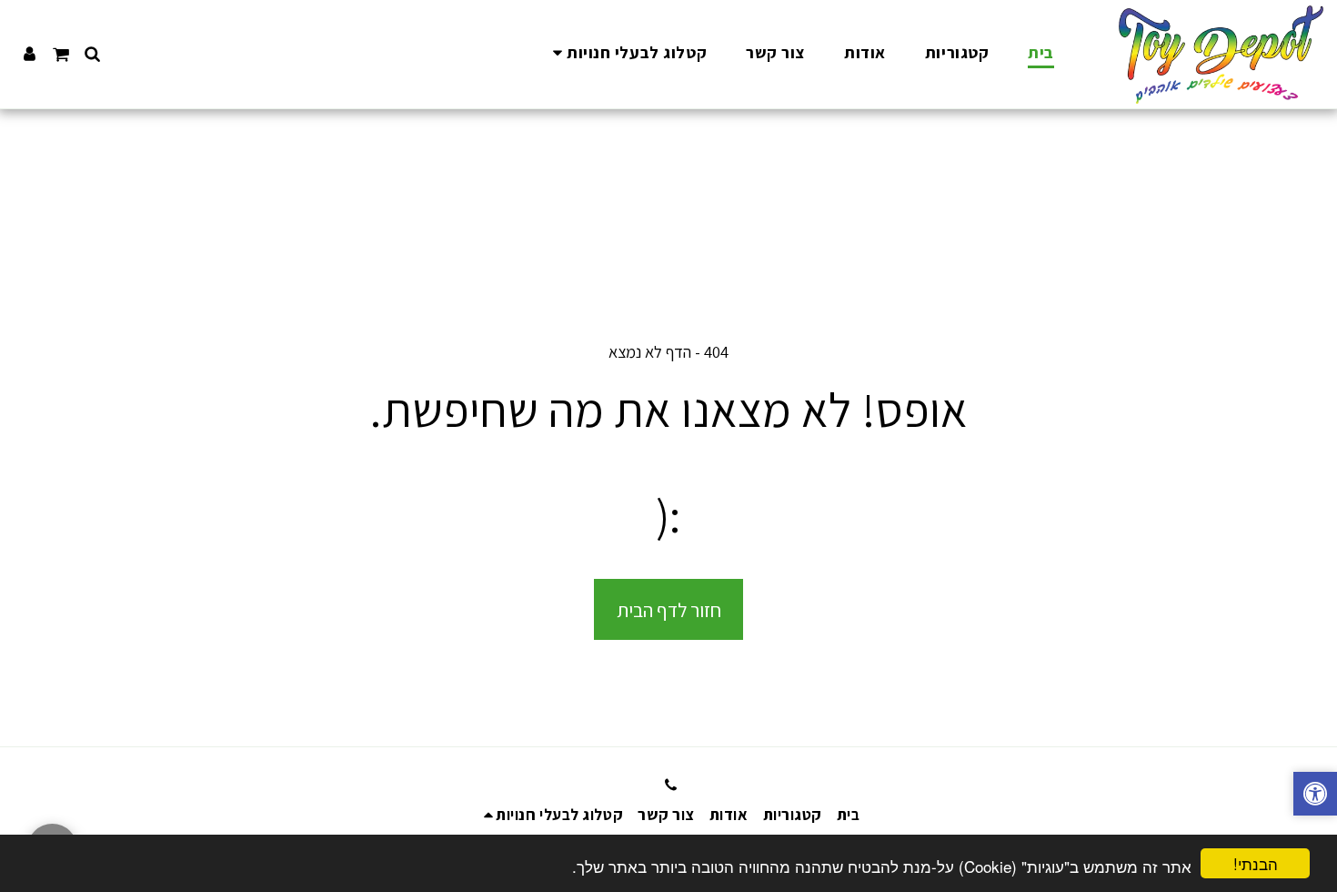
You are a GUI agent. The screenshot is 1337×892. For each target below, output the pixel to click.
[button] (626, 54)
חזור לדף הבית (669, 610)
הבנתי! (1255, 863)
